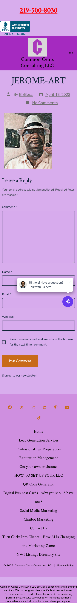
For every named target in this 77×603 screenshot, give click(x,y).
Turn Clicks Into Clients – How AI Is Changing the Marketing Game (38, 541)
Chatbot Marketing (38, 519)
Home (38, 431)
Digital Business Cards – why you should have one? (38, 497)
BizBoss (26, 94)
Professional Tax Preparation (38, 449)
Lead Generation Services (38, 440)
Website (8, 317)
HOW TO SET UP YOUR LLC (38, 475)
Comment (9, 207)
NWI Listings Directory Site (38, 554)
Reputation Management (38, 457)
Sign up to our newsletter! (19, 376)
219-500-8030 (39, 10)
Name (7, 272)
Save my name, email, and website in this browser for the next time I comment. (42, 341)
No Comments (45, 102)
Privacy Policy (65, 565)
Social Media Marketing (38, 510)
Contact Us (38, 528)
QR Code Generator (38, 484)
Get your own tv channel (38, 466)
